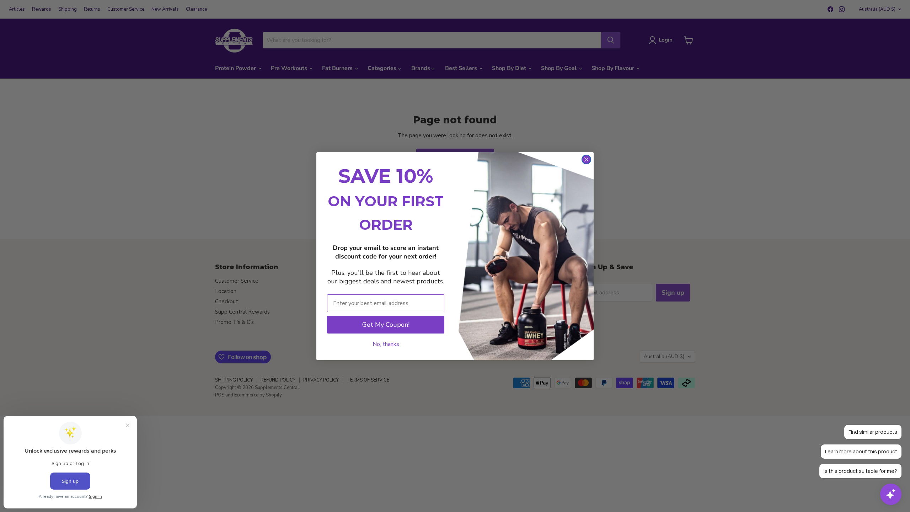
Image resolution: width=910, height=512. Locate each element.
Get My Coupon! (386, 324)
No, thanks (386, 344)
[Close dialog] (586, 159)
